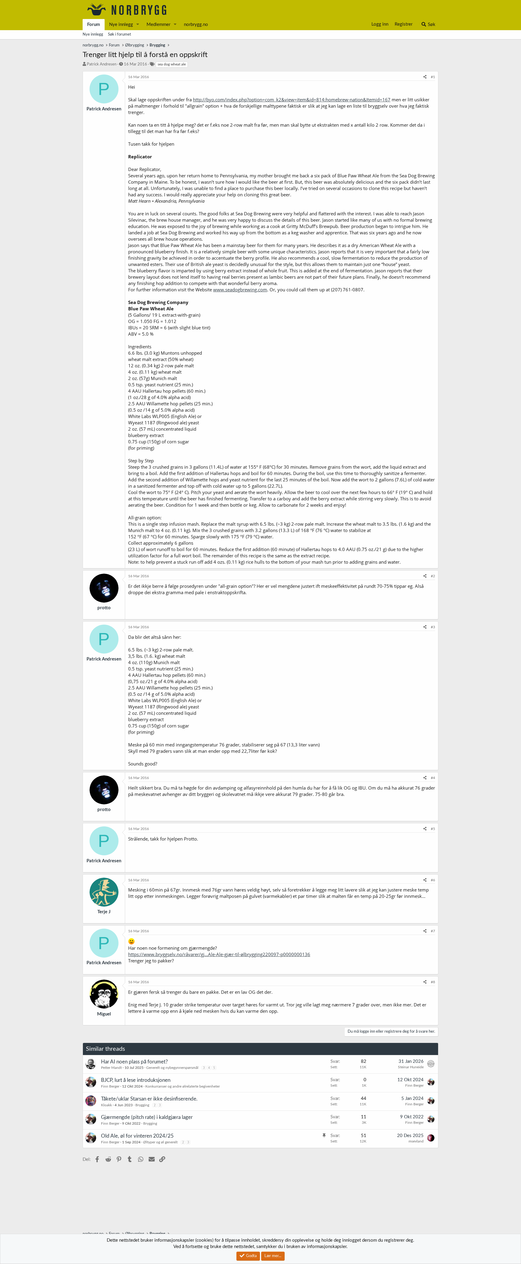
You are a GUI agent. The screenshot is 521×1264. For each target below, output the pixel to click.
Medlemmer (158, 24)
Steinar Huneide (411, 1067)
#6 (433, 880)
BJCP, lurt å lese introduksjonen (135, 1080)
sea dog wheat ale (172, 64)
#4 (433, 778)
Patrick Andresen (101, 64)
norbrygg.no (196, 24)
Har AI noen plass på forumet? (134, 1061)
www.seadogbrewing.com (240, 290)
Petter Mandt (111, 1067)
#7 (433, 931)
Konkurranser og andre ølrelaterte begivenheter (182, 1086)
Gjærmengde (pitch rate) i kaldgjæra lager (147, 1117)
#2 (433, 576)
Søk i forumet (119, 34)
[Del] (425, 77)
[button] (138, 24)
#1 (433, 77)
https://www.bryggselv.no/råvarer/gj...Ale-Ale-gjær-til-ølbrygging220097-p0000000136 (219, 954)
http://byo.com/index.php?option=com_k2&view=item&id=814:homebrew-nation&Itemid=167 (291, 100)
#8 (433, 982)
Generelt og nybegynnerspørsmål (172, 1067)
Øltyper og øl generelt (160, 1142)
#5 (433, 829)
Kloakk (106, 1105)
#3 (433, 627)
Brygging (142, 1105)
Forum (93, 24)
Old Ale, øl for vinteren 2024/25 (137, 1136)
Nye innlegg (121, 24)
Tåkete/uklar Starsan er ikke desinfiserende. (149, 1098)
